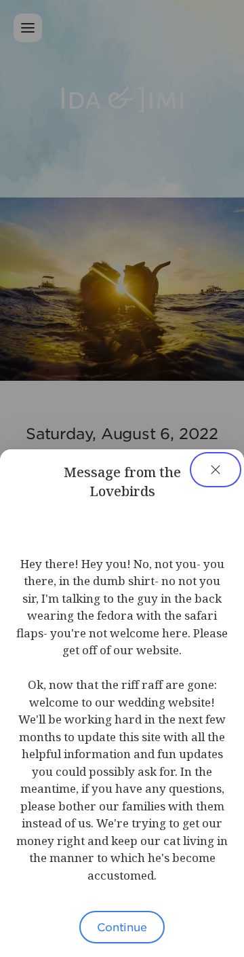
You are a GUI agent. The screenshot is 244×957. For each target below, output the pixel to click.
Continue (122, 926)
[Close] (215, 469)
